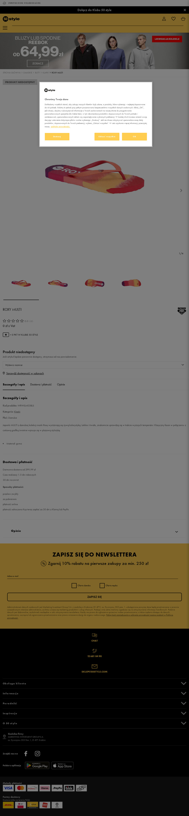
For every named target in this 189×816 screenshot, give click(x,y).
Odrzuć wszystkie (107, 136)
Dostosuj (57, 136)
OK (134, 136)
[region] (95, 114)
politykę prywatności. (60, 126)
